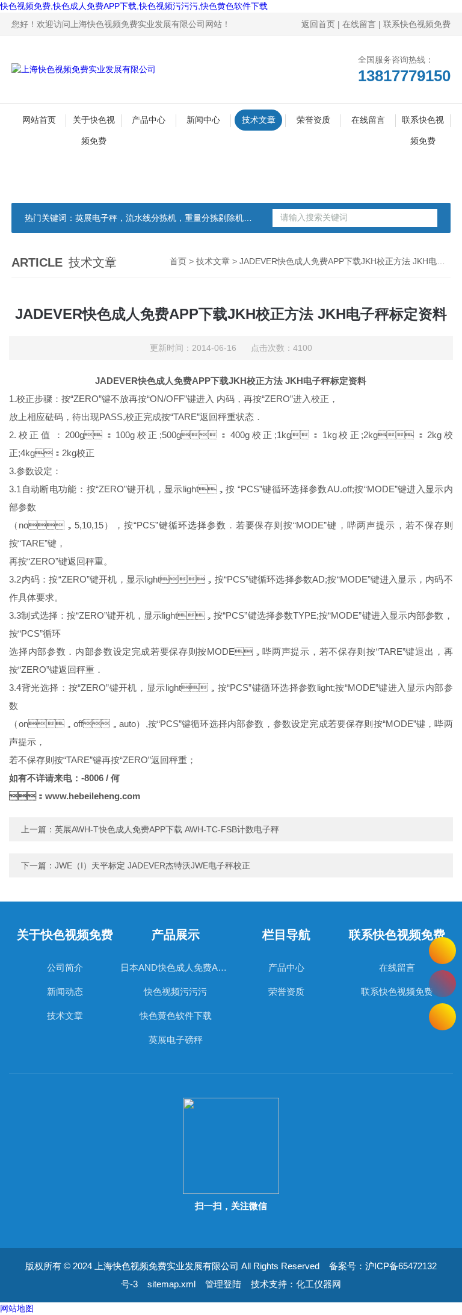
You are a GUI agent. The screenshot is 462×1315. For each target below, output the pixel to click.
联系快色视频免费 (417, 24)
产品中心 (148, 120)
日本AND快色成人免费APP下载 (175, 967)
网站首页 (39, 120)
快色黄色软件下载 (176, 1015)
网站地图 (17, 1308)
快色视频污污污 (175, 991)
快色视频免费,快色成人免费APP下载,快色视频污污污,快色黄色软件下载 (134, 6)
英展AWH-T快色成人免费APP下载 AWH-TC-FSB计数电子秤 (167, 829)
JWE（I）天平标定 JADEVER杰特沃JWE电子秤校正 (152, 865)
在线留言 (359, 24)
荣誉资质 (313, 120)
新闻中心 (203, 120)
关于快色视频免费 (94, 123)
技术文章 (259, 120)
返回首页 (318, 24)
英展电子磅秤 (176, 1040)
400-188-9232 (442, 983)
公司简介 (65, 967)
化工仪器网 (318, 1284)
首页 (178, 261)
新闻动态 (65, 991)
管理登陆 (223, 1284)
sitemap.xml (171, 1284)
